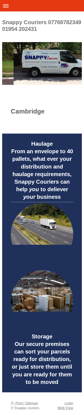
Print (19, 403)
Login (69, 403)
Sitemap (31, 403)
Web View (65, 408)
